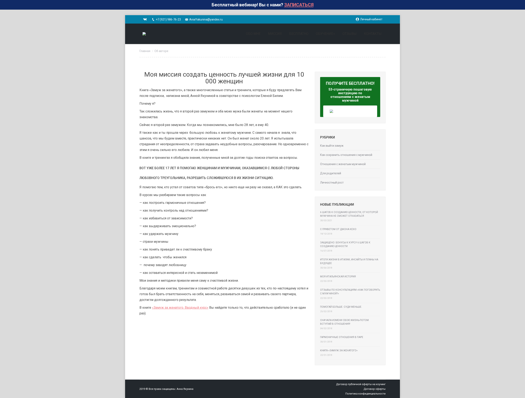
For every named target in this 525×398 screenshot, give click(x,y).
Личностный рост (332, 182)
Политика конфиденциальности (365, 393)
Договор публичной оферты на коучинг (361, 384)
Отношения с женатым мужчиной (343, 164)
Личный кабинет (371, 19)
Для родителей (330, 173)
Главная (144, 51)
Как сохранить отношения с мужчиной (346, 154)
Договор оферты (375, 388)
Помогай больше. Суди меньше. (341, 306)
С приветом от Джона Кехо (338, 229)
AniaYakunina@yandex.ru (206, 19)
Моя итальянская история (338, 276)
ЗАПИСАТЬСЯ (299, 4)
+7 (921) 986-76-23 (168, 19)
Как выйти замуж (332, 145)
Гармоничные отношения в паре (341, 337)
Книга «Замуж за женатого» (339, 350)
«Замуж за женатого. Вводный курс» (180, 308)
